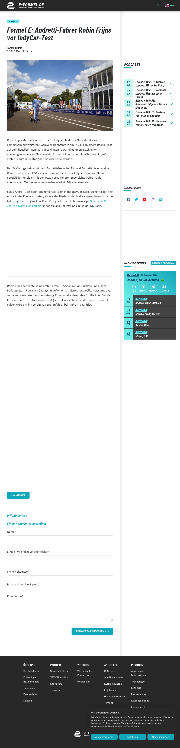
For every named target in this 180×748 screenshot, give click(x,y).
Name (13, 531)
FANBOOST (137, 688)
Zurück (20, 495)
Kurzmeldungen (113, 683)
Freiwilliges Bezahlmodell (31, 679)
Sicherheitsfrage (18, 571)
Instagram (153, 199)
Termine (108, 702)
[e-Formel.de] (25, 5)
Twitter (136, 199)
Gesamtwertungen (114, 696)
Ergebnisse (110, 690)
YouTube (144, 199)
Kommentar (15, 596)
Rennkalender (139, 694)
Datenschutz (30, 694)
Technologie (138, 681)
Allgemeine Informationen (139, 673)
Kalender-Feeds (140, 700)
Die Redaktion (31, 671)
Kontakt (27, 700)
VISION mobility (59, 677)
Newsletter (161, 199)
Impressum (29, 688)
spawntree (56, 690)
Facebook (128, 199)
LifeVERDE (56, 683)
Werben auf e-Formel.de (85, 673)
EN (167, 5)
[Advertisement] (60, 244)
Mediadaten (83, 681)
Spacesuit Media (59, 671)
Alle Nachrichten (113, 677)
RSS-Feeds (110, 671)
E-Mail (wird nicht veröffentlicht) (28, 551)
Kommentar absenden (90, 631)
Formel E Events (161, 263)
